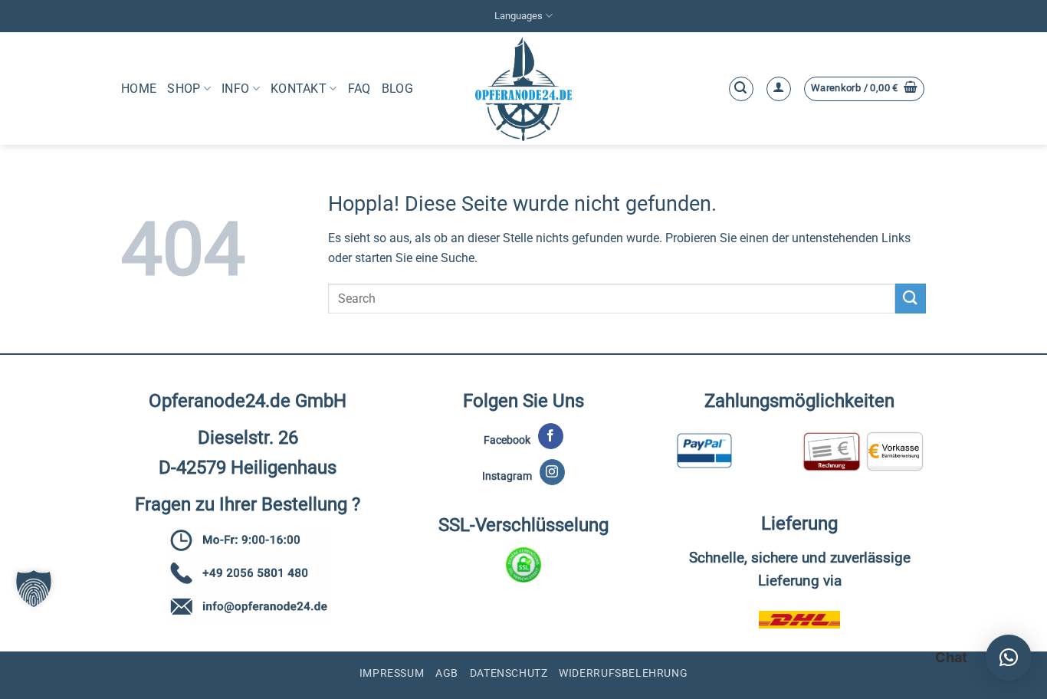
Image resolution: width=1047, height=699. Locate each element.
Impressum (392, 673)
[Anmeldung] (778, 89)
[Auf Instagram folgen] (552, 472)
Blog (397, 88)
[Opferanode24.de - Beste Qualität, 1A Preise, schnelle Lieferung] (524, 88)
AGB (446, 673)
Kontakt (299, 88)
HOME (138, 88)
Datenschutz (509, 673)
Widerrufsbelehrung (623, 673)
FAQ (359, 88)
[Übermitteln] (910, 298)
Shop (183, 88)
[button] (741, 89)
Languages (518, 15)
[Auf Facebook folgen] (550, 436)
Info (235, 88)
